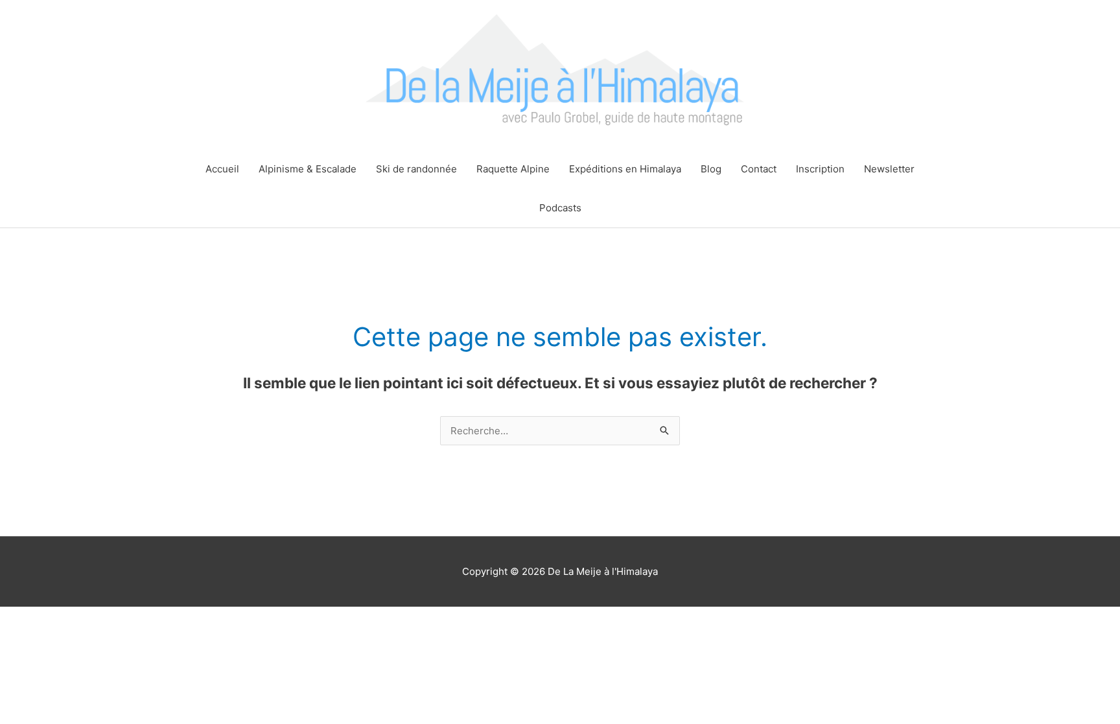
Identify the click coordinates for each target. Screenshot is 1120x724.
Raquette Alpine (513, 169)
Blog (711, 169)
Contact (758, 169)
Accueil (222, 169)
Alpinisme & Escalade (307, 169)
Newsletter (889, 169)
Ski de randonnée (416, 169)
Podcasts (560, 208)
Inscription (820, 169)
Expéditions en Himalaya (625, 169)
